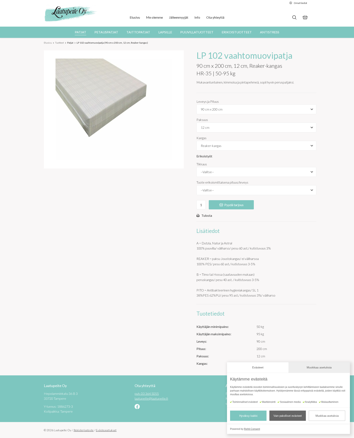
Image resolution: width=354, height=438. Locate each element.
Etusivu (48, 42)
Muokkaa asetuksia (327, 415)
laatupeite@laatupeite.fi (151, 398)
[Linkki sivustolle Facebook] (137, 407)
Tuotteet (59, 42)
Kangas (201, 138)
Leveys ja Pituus (207, 101)
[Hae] (294, 17)
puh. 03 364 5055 (147, 393)
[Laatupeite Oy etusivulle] (71, 13)
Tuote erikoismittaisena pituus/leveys (222, 182)
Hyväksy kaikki (248, 415)
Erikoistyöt (204, 156)
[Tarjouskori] (305, 18)
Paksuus (202, 120)
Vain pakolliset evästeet (287, 415)
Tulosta (206, 215)
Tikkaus (201, 164)
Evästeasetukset (106, 430)
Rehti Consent (252, 429)
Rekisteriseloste (84, 430)
